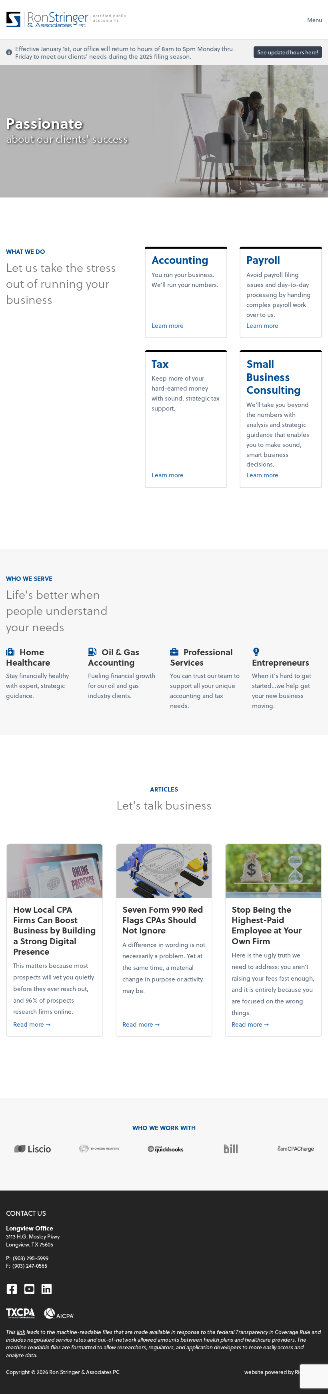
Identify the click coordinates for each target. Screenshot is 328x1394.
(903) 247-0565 (29, 1265)
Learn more (186, 325)
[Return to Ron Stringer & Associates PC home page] (66, 19)
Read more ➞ (54, 1024)
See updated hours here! (287, 52)
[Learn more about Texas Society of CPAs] (20, 1313)
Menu (314, 20)
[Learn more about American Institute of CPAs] (59, 1313)
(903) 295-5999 (30, 1258)
